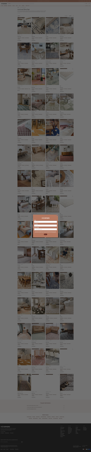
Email (35, 220)
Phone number (36, 227)
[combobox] (35, 229)
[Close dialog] (57, 215)
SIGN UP (45, 234)
